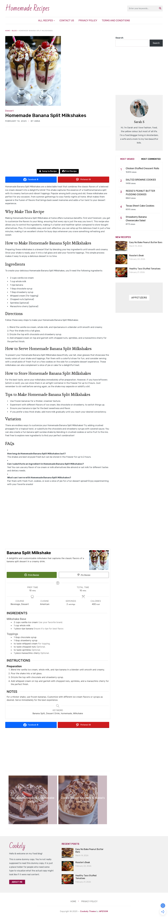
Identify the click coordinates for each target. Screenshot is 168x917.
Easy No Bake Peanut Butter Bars (145, 242)
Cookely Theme (88, 911)
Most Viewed (127, 159)
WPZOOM (103, 911)
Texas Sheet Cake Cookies (140, 205)
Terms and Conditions (116, 20)
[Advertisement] (57, 149)
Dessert (9, 111)
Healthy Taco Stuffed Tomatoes (144, 268)
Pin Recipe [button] (85, 575)
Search (119, 38)
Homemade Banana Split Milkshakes (45, 115)
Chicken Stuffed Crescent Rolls (142, 168)
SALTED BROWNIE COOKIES (141, 179)
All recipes (45, 20)
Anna (37, 121)
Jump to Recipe (49, 171)
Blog (14, 31)
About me (17, 882)
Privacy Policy (87, 20)
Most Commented (151, 159)
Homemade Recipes (27, 8)
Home (7, 31)
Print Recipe (71, 171)
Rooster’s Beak (136, 255)
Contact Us (66, 20)
